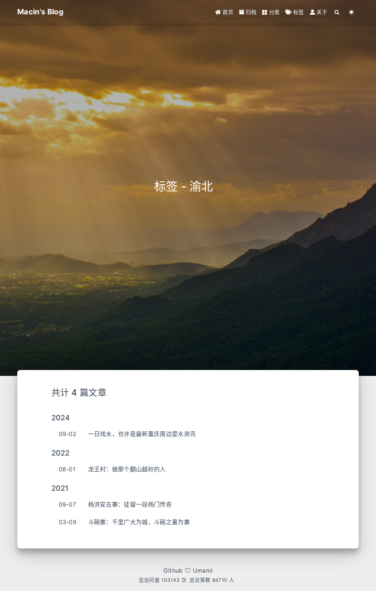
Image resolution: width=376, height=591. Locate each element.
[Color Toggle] (351, 12)
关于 (321, 12)
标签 (298, 12)
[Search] (337, 12)
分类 (273, 12)
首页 (227, 12)
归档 (250, 12)
